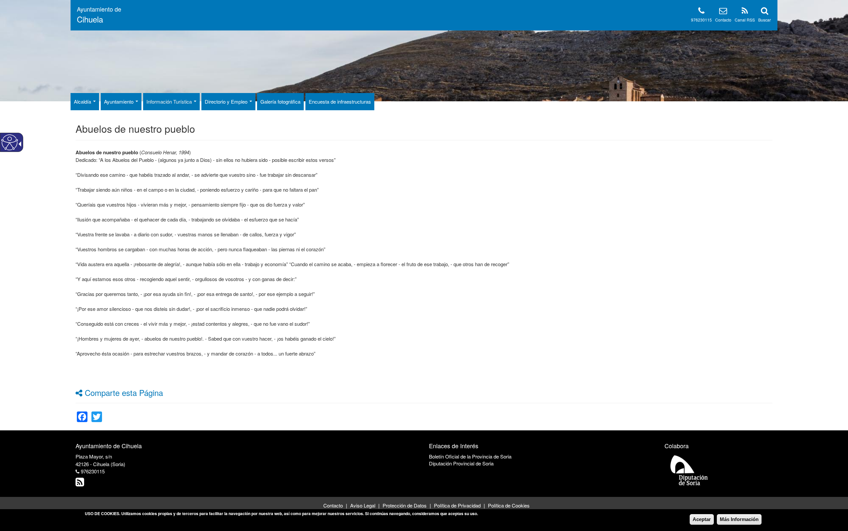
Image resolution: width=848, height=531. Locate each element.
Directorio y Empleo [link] (227, 101)
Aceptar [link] (702, 519)
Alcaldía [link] (83, 101)
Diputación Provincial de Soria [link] (461, 463)
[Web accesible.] (9, 142)
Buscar (764, 20)
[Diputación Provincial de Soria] (689, 469)
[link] (82, 412)
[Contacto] (723, 12)
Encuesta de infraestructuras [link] (340, 101)
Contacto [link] (333, 505)
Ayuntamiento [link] (119, 101)
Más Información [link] (739, 519)
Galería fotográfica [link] (280, 101)
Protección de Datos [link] (405, 505)
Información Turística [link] (169, 101)
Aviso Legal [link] (362, 505)
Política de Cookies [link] (509, 505)
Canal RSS (745, 20)
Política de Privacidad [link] (457, 505)
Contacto (723, 20)
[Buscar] (764, 12)
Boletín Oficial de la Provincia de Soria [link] (470, 456)
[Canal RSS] (745, 12)
